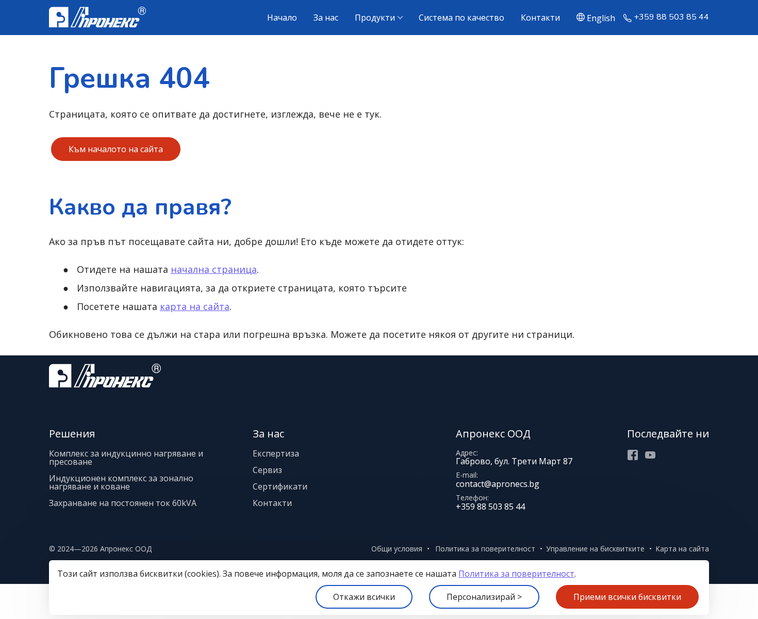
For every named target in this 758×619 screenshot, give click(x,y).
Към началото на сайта (116, 149)
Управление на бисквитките (595, 548)
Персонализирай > (484, 596)
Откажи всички (364, 596)
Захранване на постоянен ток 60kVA (122, 503)
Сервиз (267, 470)
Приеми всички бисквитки (627, 596)
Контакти (540, 17)
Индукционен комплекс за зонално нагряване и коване (121, 482)
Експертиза (276, 453)
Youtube (650, 455)
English (601, 17)
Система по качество (461, 17)
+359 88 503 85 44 (671, 17)
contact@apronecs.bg (497, 484)
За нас (326, 17)
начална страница (214, 269)
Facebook (632, 455)
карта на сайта (194, 306)
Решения (72, 434)
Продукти (375, 17)
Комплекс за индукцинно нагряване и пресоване (126, 457)
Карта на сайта (682, 548)
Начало (282, 17)
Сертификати (280, 486)
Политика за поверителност (516, 573)
